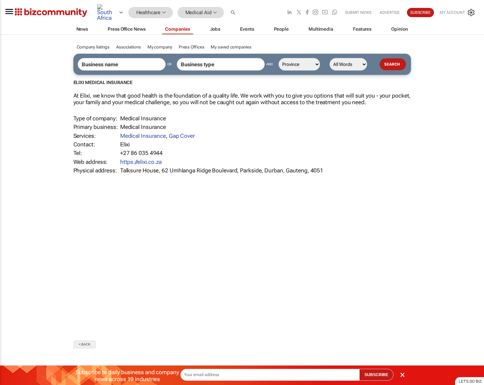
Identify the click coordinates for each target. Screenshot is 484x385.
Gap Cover (182, 136)
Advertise (390, 12)
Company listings (93, 46)
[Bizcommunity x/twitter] (299, 12)
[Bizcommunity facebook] (307, 12)
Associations (128, 46)
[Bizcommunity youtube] (325, 12)
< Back (85, 344)
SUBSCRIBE (376, 374)
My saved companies (231, 46)
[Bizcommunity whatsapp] (334, 12)
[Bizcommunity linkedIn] (289, 12)
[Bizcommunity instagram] (315, 12)
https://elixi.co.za (141, 162)
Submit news (358, 12)
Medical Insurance (143, 136)
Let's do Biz (470, 381)
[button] (234, 13)
